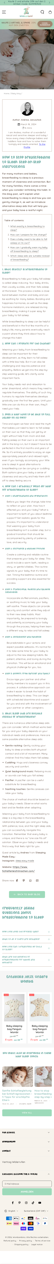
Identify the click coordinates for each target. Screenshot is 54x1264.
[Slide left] (4, 2)
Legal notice (36, 1244)
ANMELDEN (27, 1191)
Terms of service (42, 1241)
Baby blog (16, 93)
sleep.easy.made (25, 860)
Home (6, 93)
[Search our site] (42, 12)
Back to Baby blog (29, 894)
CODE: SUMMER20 (45, 24)
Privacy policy (25, 1241)
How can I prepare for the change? (28, 234)
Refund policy (10, 1241)
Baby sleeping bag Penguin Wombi (14, 1029)
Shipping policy (21, 1244)
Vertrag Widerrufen (13, 1161)
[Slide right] (49, 2)
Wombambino (19, 1237)
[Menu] (4, 12)
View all (27, 1112)
